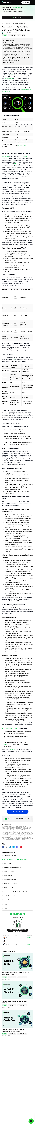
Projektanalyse (12, 35)
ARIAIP (12, 75)
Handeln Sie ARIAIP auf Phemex (17, 812)
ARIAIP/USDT (22, 145)
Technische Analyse (21, 977)
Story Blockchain (8, 78)
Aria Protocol (5, 156)
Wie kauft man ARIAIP (9, 728)
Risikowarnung (20, 840)
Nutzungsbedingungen (7, 840)
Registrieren (18, 17)
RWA (23, 35)
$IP (14, 359)
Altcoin (18, 35)
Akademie (7, 23)
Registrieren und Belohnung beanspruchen (17, 930)
